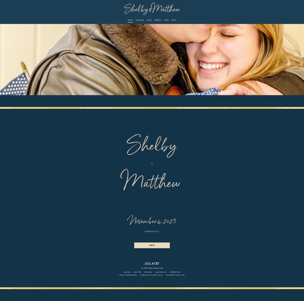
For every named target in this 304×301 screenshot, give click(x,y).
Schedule (140, 20)
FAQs (166, 20)
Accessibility (170, 275)
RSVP (174, 20)
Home (130, 20)
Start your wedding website (128, 275)
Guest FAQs (137, 272)
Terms (183, 275)
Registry (157, 20)
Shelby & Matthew (152, 8)
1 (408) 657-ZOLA (175, 272)
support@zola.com (161, 272)
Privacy (177, 275)
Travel (149, 20)
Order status (148, 272)
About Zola (127, 272)
